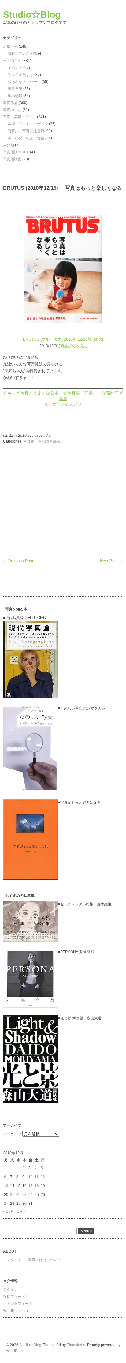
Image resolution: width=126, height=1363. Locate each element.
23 (24, 1195)
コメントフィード (17, 1303)
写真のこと (12, 110)
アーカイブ (12, 1134)
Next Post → (111, 561)
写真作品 (10, 103)
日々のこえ (12, 60)
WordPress (15, 1351)
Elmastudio (76, 1345)
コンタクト (12, 1260)
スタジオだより (20, 75)
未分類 (8, 145)
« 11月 (8, 1211)
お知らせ (10, 46)
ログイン (10, 1289)
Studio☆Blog (32, 14)
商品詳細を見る (74, 346)
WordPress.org (15, 1311)
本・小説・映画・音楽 (26, 138)
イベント (15, 68)
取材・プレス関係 (22, 53)
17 (30, 1186)
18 (37, 1186)
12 (43, 1177)
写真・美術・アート (19, 117)
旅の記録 (15, 96)
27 (6, 1203)
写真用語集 (12, 159)
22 (18, 1195)
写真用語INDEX (16, 152)
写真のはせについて (44, 1260)
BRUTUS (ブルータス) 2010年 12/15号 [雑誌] (63, 339)
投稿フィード (14, 1296)
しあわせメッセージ (24, 82)
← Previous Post (18, 561)
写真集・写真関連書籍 (26, 131)
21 (12, 1195)
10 (30, 1177)
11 (37, 1177)
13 (6, 1186)
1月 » (21, 1211)
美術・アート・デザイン (28, 124)
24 (30, 1195)
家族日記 (15, 89)
